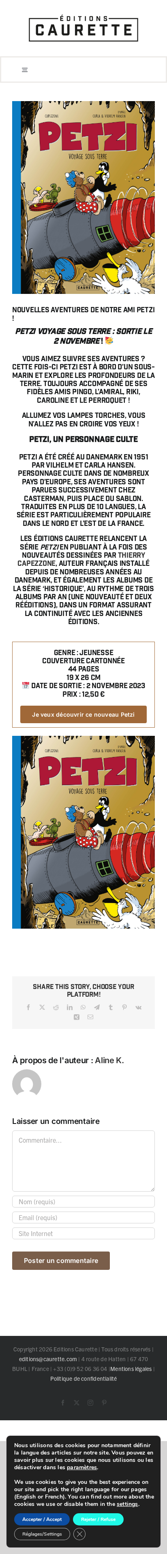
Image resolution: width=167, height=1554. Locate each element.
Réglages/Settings (42, 1534)
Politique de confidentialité (83, 1378)
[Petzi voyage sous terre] (83, 738)
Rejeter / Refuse (98, 1519)
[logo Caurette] (83, 13)
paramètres (82, 1467)
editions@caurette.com (48, 1358)
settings (127, 1504)
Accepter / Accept (42, 1519)
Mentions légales (131, 1368)
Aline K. (109, 1060)
